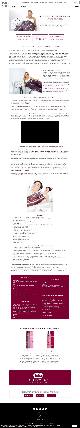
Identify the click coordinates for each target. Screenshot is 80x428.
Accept (74, 425)
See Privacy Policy (37, 426)
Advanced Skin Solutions (18, 6)
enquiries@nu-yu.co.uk (29, 392)
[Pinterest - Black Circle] (78, 6)
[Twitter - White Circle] (37, 409)
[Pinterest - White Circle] (43, 409)
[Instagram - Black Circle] (76, 6)
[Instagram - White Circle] (40, 409)
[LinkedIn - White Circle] (46, 409)
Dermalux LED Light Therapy (27, 281)
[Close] (78, 426)
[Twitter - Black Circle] (73, 6)
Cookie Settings (67, 425)
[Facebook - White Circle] (34, 409)
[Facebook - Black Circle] (71, 6)
